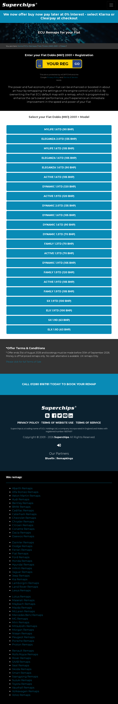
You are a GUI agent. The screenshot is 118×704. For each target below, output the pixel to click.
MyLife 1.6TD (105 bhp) (59, 148)
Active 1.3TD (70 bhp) (59, 253)
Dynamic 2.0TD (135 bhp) (59, 205)
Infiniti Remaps (22, 568)
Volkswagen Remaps (25, 691)
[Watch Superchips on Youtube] (65, 416)
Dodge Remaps (22, 546)
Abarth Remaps (22, 488)
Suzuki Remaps (22, 680)
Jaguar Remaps (22, 572)
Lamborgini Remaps (25, 583)
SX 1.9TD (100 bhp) (59, 300)
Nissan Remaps (22, 633)
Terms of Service (71, 77)
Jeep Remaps (21, 575)
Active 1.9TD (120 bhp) (59, 196)
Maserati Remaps (23, 600)
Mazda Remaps (22, 607)
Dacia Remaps (21, 532)
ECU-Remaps (30, 46)
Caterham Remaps (24, 514)
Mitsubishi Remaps (24, 626)
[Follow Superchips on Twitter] (59, 416)
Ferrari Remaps (22, 549)
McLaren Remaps (23, 611)
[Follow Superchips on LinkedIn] (71, 416)
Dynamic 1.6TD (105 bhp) (59, 215)
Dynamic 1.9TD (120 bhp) (59, 186)
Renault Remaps (23, 650)
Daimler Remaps (23, 542)
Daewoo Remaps (23, 536)
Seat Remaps (20, 665)
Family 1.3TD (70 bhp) (59, 243)
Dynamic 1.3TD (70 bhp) (59, 234)
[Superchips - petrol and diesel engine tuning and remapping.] (59, 408)
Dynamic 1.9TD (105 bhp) (59, 262)
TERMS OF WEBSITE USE (57, 422)
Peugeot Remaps (23, 637)
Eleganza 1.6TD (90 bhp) (59, 167)
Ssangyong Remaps (25, 676)
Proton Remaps (22, 644)
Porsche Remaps (23, 640)
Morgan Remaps (23, 629)
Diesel (63, 46)
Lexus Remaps (21, 590)
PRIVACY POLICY (28, 422)
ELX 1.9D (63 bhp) (59, 329)
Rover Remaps (21, 658)
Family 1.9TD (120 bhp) (59, 272)
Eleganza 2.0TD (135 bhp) (59, 138)
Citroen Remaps (22, 525)
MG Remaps (20, 618)
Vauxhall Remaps (23, 687)
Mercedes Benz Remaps (27, 615)
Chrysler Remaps (23, 521)
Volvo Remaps (21, 695)
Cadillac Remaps (23, 510)
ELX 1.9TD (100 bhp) (59, 310)
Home (20, 46)
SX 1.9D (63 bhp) (59, 320)
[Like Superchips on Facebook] (54, 416)
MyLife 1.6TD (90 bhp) (59, 129)
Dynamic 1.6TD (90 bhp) (59, 224)
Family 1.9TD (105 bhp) (59, 291)
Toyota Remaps (22, 683)
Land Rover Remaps (25, 586)
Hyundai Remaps (23, 564)
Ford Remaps (20, 557)
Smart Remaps (21, 672)
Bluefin (50, 458)
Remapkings (65, 458)
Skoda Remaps (21, 669)
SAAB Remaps (21, 661)
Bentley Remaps (22, 503)
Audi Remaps (20, 499)
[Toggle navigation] (111, 5)
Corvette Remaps (23, 529)
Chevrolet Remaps (24, 517)
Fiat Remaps (20, 553)
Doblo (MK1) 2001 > (51, 46)
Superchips (62, 437)
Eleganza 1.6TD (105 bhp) (59, 158)
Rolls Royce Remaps (25, 654)
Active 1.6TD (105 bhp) (59, 177)
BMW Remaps (21, 506)
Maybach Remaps (23, 604)
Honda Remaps (22, 560)
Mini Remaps (20, 622)
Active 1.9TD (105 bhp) (59, 281)
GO (77, 64)
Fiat (39, 46)
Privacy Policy (53, 77)
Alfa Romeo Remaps (25, 492)
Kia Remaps (19, 579)
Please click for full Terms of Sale (23, 361)
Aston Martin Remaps (26, 495)
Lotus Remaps (21, 596)
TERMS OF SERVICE (88, 422)
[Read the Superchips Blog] (47, 416)
